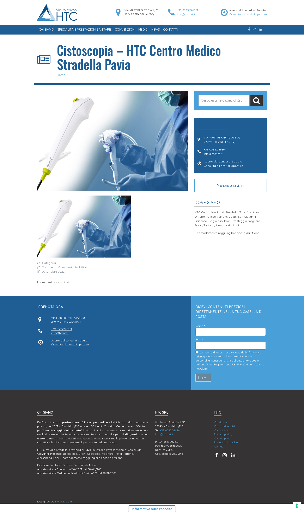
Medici (143, 29)
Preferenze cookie (226, 442)
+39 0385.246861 (187, 10)
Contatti (170, 29)
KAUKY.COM (63, 501)
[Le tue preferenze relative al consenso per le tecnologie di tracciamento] (297, 506)
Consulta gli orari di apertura (248, 14)
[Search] (256, 100)
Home (61, 75)
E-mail (200, 339)
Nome (200, 326)
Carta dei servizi (224, 426)
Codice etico (222, 430)
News (155, 29)
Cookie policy (223, 438)
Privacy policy (223, 434)
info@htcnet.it (186, 14)
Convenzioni (125, 29)
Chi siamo (46, 29)
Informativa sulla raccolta (152, 509)
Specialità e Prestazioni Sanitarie (84, 29)
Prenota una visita (230, 186)
